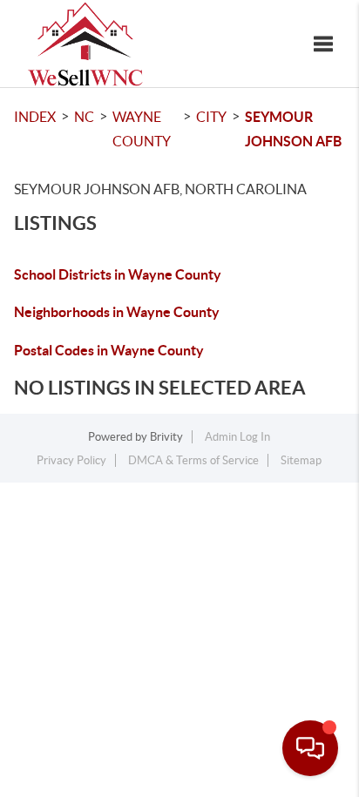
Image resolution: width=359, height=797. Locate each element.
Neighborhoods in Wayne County (117, 312)
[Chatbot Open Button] (310, 748)
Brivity (166, 436)
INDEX (35, 117)
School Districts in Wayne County (117, 274)
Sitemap (301, 460)
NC (84, 117)
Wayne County (141, 129)
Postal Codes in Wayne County (109, 350)
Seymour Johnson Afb (293, 129)
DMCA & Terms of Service (193, 460)
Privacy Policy (71, 460)
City (211, 117)
